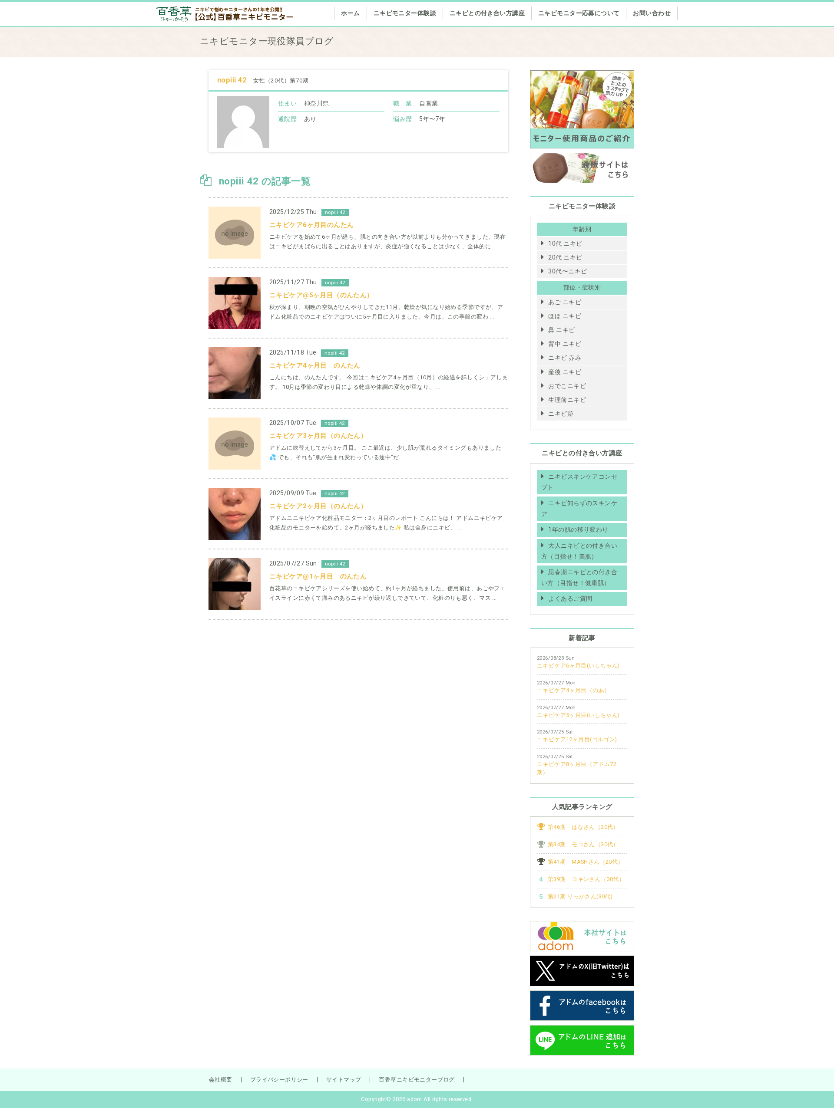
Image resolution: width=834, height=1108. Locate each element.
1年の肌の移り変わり (578, 529)
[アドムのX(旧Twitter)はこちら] (582, 960)
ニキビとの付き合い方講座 (487, 13)
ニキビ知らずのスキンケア (579, 508)
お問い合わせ (652, 13)
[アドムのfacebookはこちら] (582, 995)
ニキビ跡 (560, 413)
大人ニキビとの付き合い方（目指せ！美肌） (579, 551)
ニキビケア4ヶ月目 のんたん (315, 365)
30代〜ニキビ (567, 271)
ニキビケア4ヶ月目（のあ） (573, 690)
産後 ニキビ (564, 371)
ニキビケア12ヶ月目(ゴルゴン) (577, 739)
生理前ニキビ (567, 399)
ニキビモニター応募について (578, 13)
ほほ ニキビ (564, 315)
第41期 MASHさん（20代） (586, 861)
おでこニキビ (567, 385)
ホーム (350, 13)
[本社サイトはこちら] (582, 926)
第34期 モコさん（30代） (583, 844)
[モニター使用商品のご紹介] (582, 75)
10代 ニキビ (565, 243)
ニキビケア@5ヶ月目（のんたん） (321, 295)
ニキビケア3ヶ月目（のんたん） (318, 436)
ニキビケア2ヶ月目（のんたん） (318, 506)
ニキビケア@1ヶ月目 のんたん (318, 576)
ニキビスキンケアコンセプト (579, 482)
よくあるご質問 (570, 598)
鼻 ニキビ (561, 329)
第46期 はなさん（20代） (583, 827)
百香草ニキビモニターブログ (416, 1079)
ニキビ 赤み (564, 357)
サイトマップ (343, 1079)
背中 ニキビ (564, 343)
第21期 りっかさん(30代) (580, 896)
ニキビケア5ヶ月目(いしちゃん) (578, 715)
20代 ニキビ (565, 257)
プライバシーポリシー (279, 1079)
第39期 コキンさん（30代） (586, 879)
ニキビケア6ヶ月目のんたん (311, 225)
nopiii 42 (233, 80)
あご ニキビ (564, 302)
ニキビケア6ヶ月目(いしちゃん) (578, 665)
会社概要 (220, 1079)
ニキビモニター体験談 (405, 13)
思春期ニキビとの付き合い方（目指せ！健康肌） (579, 577)
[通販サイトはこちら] (582, 158)
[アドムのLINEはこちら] (582, 1030)
